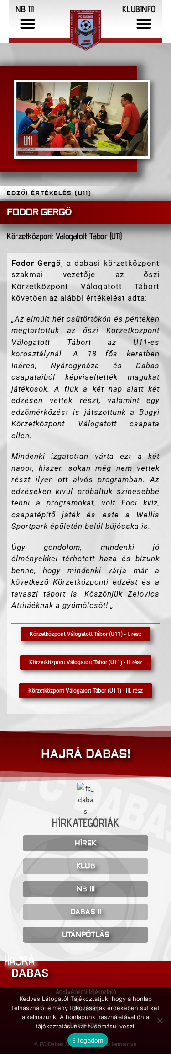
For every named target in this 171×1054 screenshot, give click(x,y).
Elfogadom (87, 1040)
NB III (86, 889)
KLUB (85, 866)
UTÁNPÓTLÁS (85, 934)
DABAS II (85, 912)
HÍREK (85, 843)
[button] (28, 23)
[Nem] (159, 1020)
